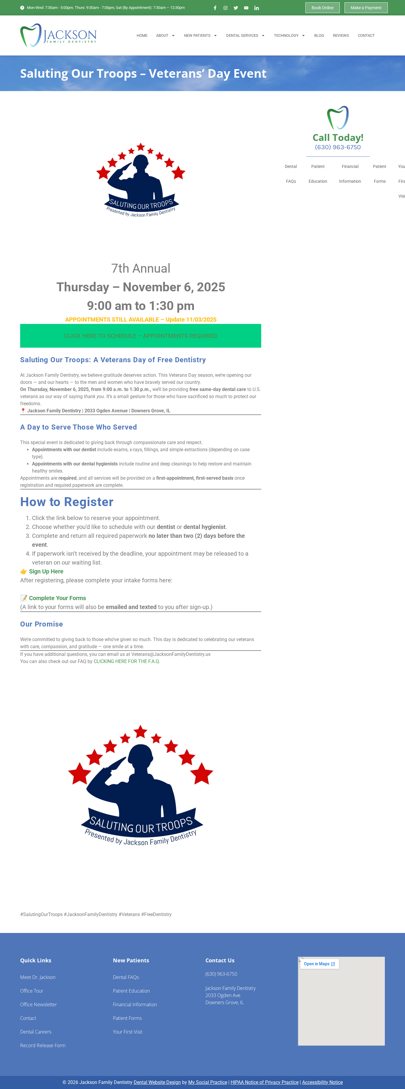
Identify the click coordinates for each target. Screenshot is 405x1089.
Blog (319, 35)
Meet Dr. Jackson (37, 977)
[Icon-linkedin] (256, 7)
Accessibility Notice (322, 1082)
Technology (286, 35)
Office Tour (31, 991)
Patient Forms (379, 174)
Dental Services (242, 35)
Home (142, 35)
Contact (366, 35)
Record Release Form (43, 1045)
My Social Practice (207, 1082)
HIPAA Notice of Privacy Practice (265, 1082)
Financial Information (350, 174)
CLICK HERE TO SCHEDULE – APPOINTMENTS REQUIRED (140, 335)
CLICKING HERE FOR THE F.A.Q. (127, 661)
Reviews (341, 35)
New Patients (197, 35)
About (162, 35)
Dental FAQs (291, 174)
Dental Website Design (157, 1082)
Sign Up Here (46, 571)
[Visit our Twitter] (236, 7)
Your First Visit (127, 1031)
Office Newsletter (38, 1004)
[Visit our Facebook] (215, 7)
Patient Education (318, 174)
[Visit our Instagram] (225, 7)
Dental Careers (35, 1031)
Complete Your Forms (57, 598)
